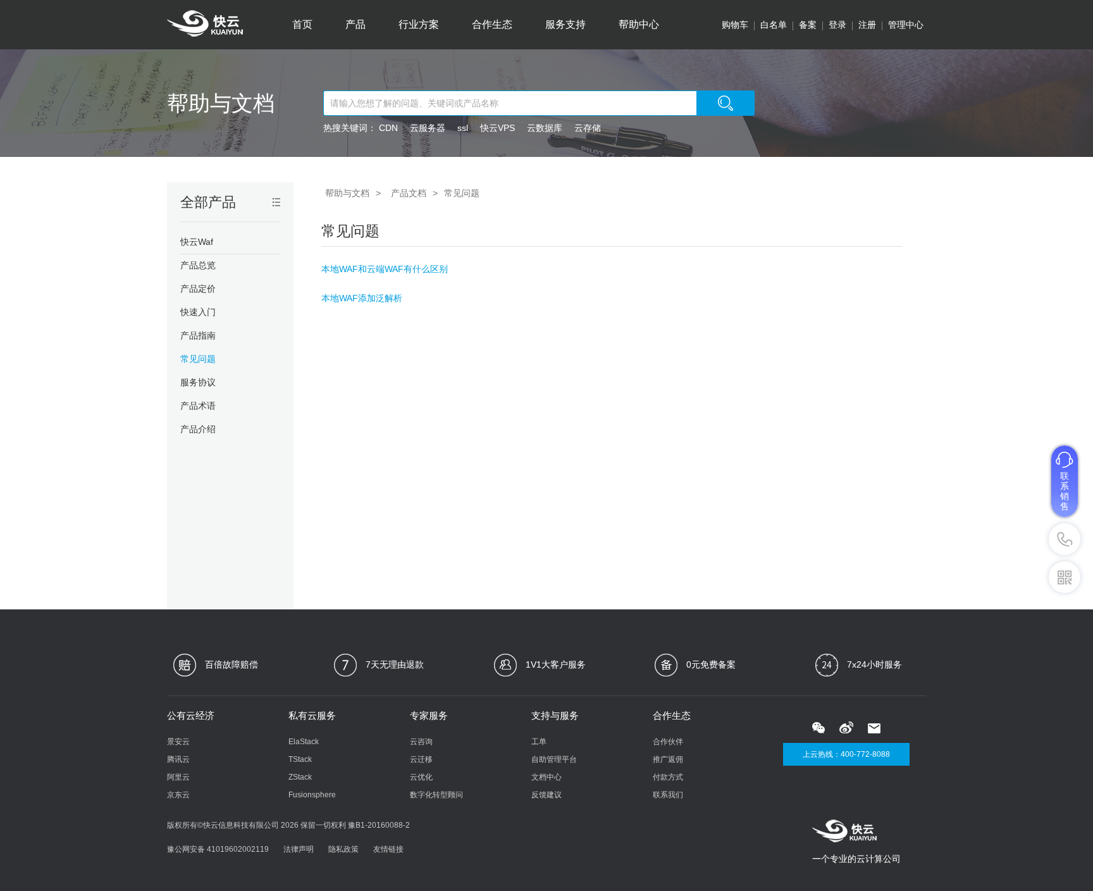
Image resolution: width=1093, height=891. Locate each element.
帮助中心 (639, 24)
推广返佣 (668, 759)
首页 (302, 24)
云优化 (421, 777)
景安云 (178, 741)
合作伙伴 (668, 741)
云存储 (587, 128)
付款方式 (668, 777)
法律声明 (298, 849)
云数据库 (544, 128)
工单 (538, 741)
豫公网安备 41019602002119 (218, 849)
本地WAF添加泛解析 (361, 298)
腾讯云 (178, 759)
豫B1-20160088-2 (379, 825)
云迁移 (421, 759)
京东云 (178, 794)
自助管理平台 (554, 759)
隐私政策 (343, 849)
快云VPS (497, 128)
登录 (837, 25)
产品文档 (408, 193)
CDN (388, 128)
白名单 (773, 25)
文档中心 (546, 777)
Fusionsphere (312, 794)
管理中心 (905, 25)
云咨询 (421, 741)
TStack (300, 759)
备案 (808, 25)
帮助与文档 (221, 103)
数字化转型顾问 (436, 794)
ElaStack (303, 741)
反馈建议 (546, 794)
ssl (462, 128)
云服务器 (427, 128)
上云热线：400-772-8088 (846, 754)
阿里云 (178, 777)
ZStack (300, 777)
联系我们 (668, 794)
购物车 (735, 25)
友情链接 (388, 849)
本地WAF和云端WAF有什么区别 (384, 269)
